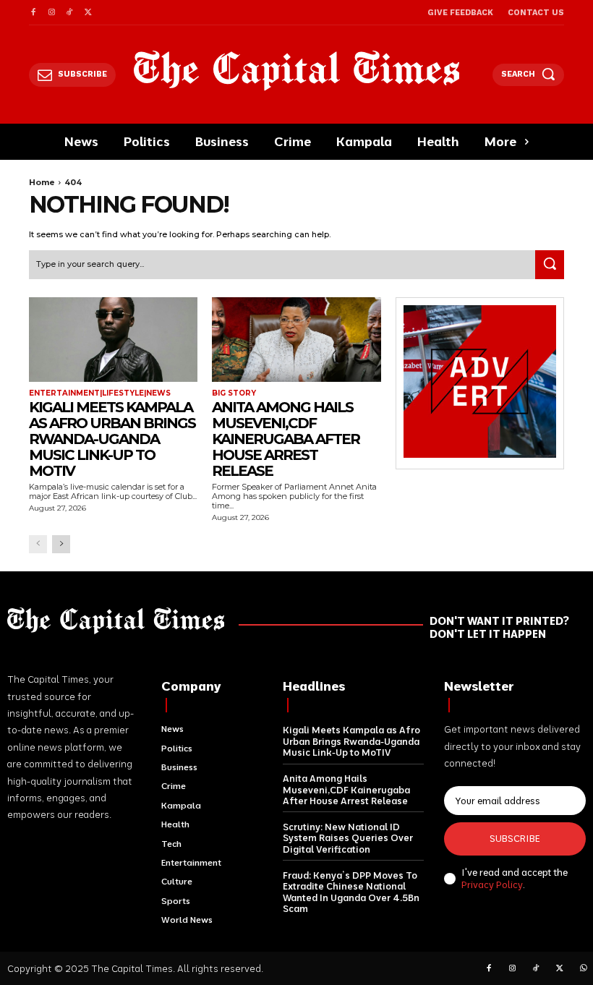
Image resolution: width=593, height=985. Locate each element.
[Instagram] (51, 12)
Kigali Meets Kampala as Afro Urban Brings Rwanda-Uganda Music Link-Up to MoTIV (112, 438)
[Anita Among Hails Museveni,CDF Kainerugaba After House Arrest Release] (296, 339)
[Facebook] (32, 12)
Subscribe (515, 838)
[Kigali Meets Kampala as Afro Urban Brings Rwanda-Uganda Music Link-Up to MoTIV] (113, 339)
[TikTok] (69, 12)
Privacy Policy (492, 884)
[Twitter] (87, 12)
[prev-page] (38, 544)
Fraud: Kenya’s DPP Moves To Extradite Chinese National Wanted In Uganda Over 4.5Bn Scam (351, 892)
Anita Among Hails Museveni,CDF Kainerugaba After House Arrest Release (285, 438)
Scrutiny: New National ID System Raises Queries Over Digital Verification (348, 838)
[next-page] (61, 544)
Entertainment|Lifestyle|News (100, 393)
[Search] (549, 264)
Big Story (234, 393)
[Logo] (297, 70)
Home (42, 182)
